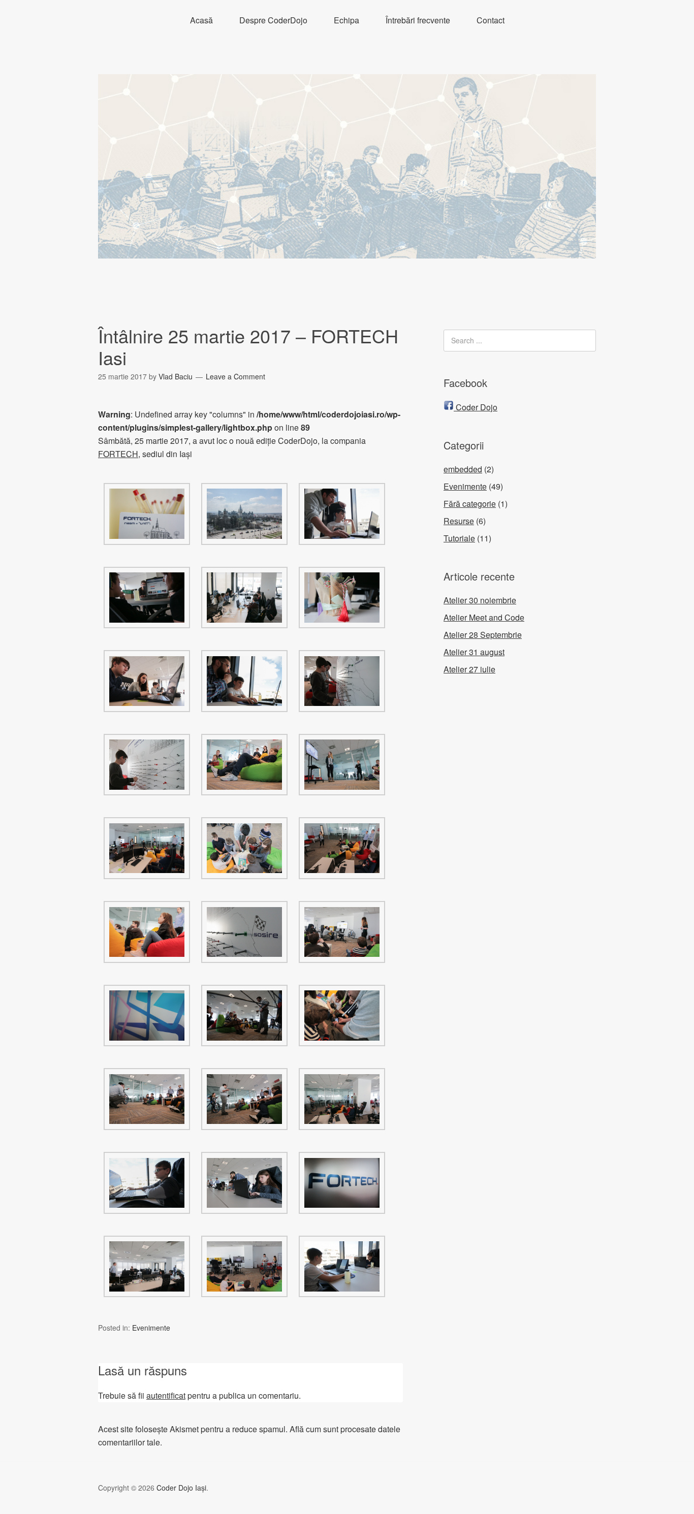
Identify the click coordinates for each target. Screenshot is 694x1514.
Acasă (201, 20)
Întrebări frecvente (418, 20)
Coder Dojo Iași (181, 1488)
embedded (463, 469)
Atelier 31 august (474, 652)
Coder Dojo (475, 407)
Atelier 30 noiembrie (480, 600)
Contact (490, 20)
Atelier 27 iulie (469, 669)
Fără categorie (470, 503)
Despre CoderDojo (273, 20)
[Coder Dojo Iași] (347, 249)
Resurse (459, 521)
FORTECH (118, 454)
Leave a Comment (235, 376)
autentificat (165, 1395)
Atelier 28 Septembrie (483, 634)
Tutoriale (459, 538)
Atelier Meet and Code (484, 617)
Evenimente (151, 1328)
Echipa (346, 20)
